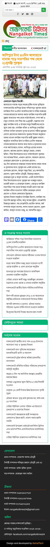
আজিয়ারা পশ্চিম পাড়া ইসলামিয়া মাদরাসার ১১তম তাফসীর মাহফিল (23, 240)
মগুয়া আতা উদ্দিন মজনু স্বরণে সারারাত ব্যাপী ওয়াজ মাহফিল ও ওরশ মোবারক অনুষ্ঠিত (24, 265)
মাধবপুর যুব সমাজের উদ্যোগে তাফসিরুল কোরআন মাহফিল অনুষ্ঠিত (23, 273)
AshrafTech (37, 543)
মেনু (6, 41)
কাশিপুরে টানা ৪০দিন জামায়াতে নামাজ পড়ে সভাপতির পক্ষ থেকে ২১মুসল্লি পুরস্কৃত (24, 248)
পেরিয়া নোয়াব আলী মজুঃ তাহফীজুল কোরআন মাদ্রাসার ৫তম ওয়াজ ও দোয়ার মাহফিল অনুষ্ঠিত (25, 281)
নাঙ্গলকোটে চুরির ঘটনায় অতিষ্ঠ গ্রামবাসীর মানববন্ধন (23, 359)
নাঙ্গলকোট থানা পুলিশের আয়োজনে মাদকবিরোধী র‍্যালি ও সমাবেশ (20, 351)
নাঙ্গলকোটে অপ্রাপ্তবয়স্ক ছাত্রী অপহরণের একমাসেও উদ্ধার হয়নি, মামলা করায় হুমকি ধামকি (23, 417)
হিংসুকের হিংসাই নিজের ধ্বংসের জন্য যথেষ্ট (24, 311)
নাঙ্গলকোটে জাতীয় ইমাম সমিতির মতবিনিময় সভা (24, 289)
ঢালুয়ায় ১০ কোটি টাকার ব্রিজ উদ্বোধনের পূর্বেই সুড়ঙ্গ (25, 391)
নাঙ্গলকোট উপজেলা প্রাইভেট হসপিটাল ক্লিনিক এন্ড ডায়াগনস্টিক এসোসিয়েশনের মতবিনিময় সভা (25, 429)
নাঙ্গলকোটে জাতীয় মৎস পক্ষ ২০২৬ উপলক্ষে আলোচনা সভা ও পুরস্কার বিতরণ (24, 343)
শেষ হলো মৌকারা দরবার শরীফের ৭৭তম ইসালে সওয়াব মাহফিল (26, 256)
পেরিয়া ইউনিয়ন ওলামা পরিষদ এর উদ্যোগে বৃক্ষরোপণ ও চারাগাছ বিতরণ (24, 408)
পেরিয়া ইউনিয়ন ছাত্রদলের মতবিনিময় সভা (24, 437)
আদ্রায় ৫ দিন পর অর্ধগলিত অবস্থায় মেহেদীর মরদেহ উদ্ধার (24, 375)
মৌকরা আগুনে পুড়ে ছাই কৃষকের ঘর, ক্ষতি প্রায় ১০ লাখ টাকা (25, 399)
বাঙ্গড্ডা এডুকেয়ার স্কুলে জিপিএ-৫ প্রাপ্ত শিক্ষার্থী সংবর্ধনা (25, 383)
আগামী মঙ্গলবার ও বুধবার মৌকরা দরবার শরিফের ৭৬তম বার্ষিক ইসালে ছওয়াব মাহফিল (25, 305)
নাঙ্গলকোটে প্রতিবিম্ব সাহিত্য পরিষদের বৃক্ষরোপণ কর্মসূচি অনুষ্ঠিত (26, 367)
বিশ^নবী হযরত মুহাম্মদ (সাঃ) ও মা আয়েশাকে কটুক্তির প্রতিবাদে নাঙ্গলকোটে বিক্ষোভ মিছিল (25, 297)
